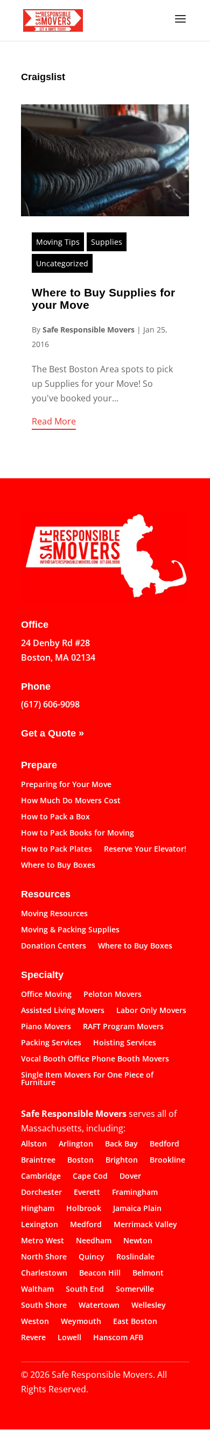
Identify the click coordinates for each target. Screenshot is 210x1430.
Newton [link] (137, 1241)
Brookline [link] (167, 1160)
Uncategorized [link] (62, 263)
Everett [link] (87, 1192)
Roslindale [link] (135, 1257)
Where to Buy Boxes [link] (58, 865)
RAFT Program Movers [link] (123, 1027)
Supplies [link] (106, 242)
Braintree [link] (38, 1160)
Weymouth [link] (81, 1322)
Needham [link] (93, 1241)
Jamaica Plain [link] (137, 1209)
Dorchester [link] (41, 1192)
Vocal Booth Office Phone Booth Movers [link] (95, 1059)
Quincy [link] (91, 1257)
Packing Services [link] (51, 1043)
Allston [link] (34, 1144)
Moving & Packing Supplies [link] (70, 930)
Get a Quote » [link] (52, 733)
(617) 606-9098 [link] (50, 704)
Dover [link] (130, 1176)
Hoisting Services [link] (124, 1043)
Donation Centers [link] (53, 946)
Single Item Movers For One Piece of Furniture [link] (87, 1079)
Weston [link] (35, 1322)
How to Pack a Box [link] (55, 817)
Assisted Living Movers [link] (62, 1011)
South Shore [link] (44, 1305)
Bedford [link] (164, 1144)
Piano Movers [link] (46, 1027)
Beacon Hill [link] (100, 1273)
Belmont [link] (148, 1273)
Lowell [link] (69, 1338)
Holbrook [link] (83, 1209)
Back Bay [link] (121, 1144)
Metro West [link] (42, 1241)
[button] (180, 26)
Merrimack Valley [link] (145, 1225)
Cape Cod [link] (90, 1176)
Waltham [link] (37, 1289)
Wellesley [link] (148, 1305)
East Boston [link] (135, 1322)
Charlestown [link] (44, 1273)
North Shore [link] (44, 1257)
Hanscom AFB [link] (118, 1338)
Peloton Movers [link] (112, 994)
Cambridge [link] (41, 1176)
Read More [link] (54, 421)
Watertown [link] (99, 1305)
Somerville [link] (135, 1289)
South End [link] (85, 1289)
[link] (53, 19)
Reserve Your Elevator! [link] (145, 849)
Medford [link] (86, 1225)
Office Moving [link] (46, 994)
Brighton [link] (122, 1160)
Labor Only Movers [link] (151, 1011)
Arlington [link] (76, 1144)
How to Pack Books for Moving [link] (77, 833)
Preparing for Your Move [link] (66, 785)
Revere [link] (33, 1338)
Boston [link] (80, 1160)
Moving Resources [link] (54, 914)
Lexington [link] (39, 1225)
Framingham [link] (135, 1192)
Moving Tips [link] (58, 242)
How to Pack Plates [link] (56, 849)
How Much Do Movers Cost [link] (71, 801)
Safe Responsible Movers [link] (89, 329)
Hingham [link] (37, 1209)
